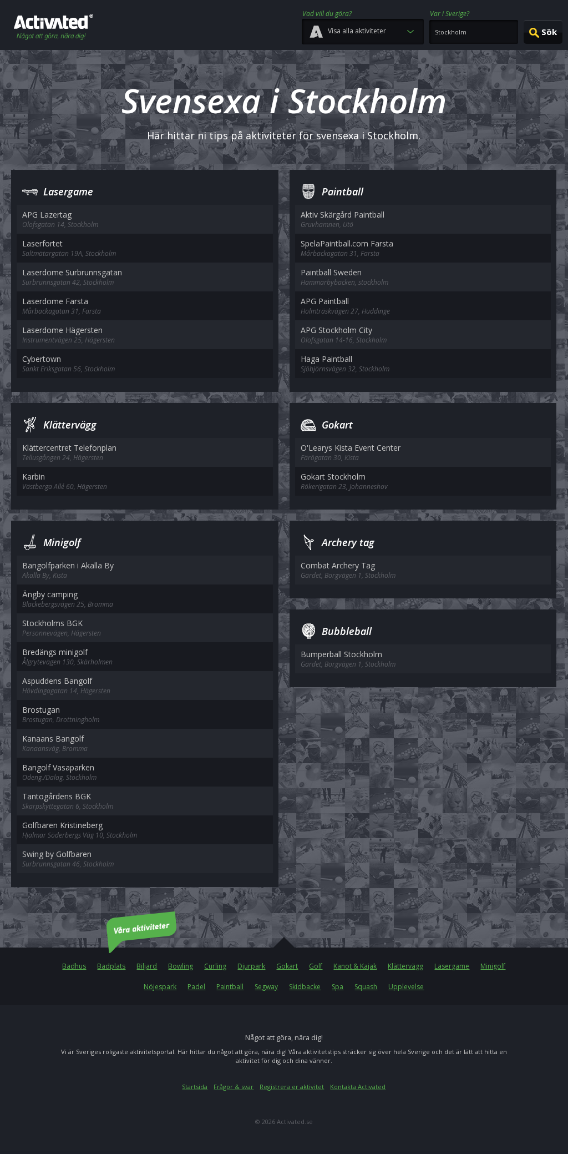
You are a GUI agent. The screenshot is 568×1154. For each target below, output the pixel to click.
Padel (196, 986)
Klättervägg (405, 966)
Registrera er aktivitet (292, 1086)
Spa (337, 986)
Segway (266, 986)
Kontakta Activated (358, 1086)
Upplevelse (406, 986)
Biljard (146, 966)
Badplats (111, 966)
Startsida (194, 1086)
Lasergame (451, 966)
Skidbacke (305, 986)
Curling (215, 966)
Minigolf (492, 966)
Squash (365, 986)
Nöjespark (160, 986)
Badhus (74, 966)
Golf (315, 966)
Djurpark (251, 966)
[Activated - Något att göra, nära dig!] (53, 28)
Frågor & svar (233, 1086)
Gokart (287, 966)
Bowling (180, 966)
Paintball (230, 986)
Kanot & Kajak (355, 966)
